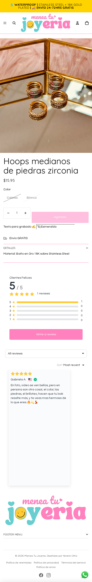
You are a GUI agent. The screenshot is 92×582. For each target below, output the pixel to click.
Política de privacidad (46, 562)
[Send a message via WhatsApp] (85, 575)
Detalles (9, 247)
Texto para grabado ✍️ (19, 226)
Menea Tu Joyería (35, 556)
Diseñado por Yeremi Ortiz (62, 556)
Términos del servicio (73, 562)
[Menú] (5, 23)
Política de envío (46, 567)
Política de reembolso (18, 562)
